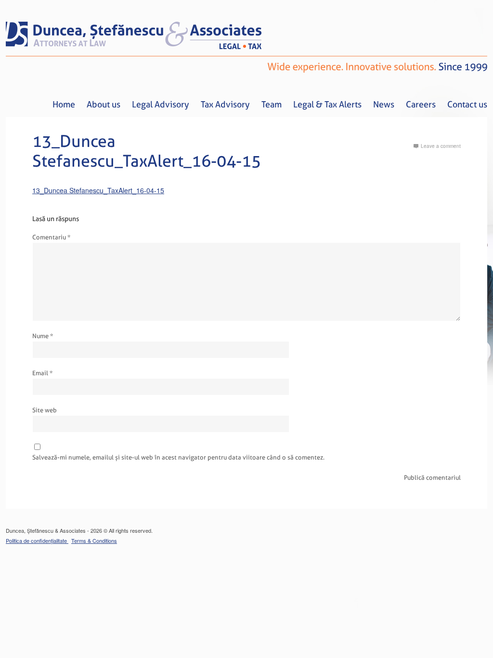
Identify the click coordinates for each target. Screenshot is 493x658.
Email (42, 373)
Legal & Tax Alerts (327, 104)
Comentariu (51, 237)
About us (103, 104)
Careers (421, 104)
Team (271, 104)
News (383, 104)
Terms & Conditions (94, 540)
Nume (42, 336)
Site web (44, 410)
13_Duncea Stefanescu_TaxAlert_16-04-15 (98, 190)
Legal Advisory (160, 104)
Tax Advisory (225, 104)
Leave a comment (441, 146)
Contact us (467, 104)
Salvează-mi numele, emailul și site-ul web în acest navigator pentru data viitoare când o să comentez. (178, 457)
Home (63, 104)
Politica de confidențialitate (37, 540)
